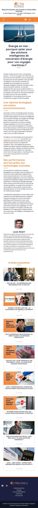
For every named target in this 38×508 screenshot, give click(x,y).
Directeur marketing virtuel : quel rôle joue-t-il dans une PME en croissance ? (19, 438)
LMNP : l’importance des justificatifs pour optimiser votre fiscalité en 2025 (19, 387)
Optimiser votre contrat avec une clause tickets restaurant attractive (19, 412)
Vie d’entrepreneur (19, 492)
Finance (19, 490)
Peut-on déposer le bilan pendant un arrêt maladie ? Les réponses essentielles (19, 335)
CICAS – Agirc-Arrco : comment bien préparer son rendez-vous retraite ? (19, 463)
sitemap (12, 505)
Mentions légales (30, 503)
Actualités (19, 495)
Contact (22, 503)
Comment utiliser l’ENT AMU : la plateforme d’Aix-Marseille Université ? (19, 309)
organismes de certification (12, 139)
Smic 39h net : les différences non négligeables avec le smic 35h (19, 284)
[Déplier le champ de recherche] (35, 19)
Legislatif (19, 494)
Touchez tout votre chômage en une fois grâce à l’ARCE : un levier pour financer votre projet (19, 362)
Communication (19, 488)
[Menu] (3, 19)
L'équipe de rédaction (21, 505)
